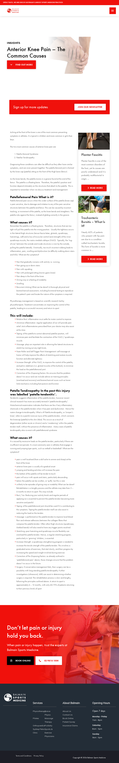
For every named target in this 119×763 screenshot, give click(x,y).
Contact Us (68, 715)
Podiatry (48, 725)
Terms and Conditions (23, 756)
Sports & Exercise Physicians (49, 733)
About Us (67, 711)
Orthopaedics (39, 725)
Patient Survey (69, 722)
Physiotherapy (39, 711)
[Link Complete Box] (94, 163)
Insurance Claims (70, 725)
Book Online (68, 718)
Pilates (36, 718)
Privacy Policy (39, 756)
